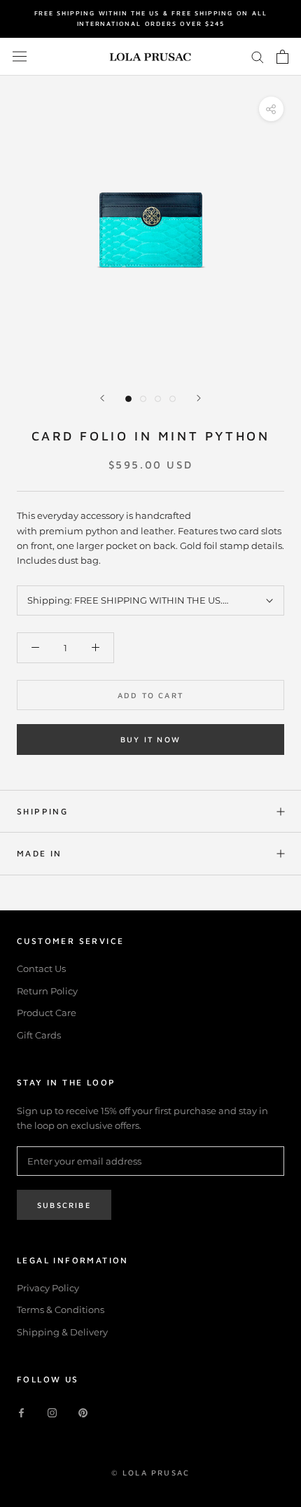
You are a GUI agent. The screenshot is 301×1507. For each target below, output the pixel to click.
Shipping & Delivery (62, 1332)
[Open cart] (282, 57)
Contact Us (41, 968)
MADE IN (39, 853)
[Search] (257, 56)
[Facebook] (21, 1412)
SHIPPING (42, 811)
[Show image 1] (128, 399)
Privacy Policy (48, 1287)
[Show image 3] (158, 399)
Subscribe (64, 1204)
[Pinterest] (83, 1412)
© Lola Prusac (150, 1472)
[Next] (199, 398)
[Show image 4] (172, 399)
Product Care (46, 1012)
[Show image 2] (143, 399)
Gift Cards (39, 1035)
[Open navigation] (20, 56)
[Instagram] (52, 1412)
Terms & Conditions (60, 1309)
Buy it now (150, 739)
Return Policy (47, 990)
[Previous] (102, 398)
